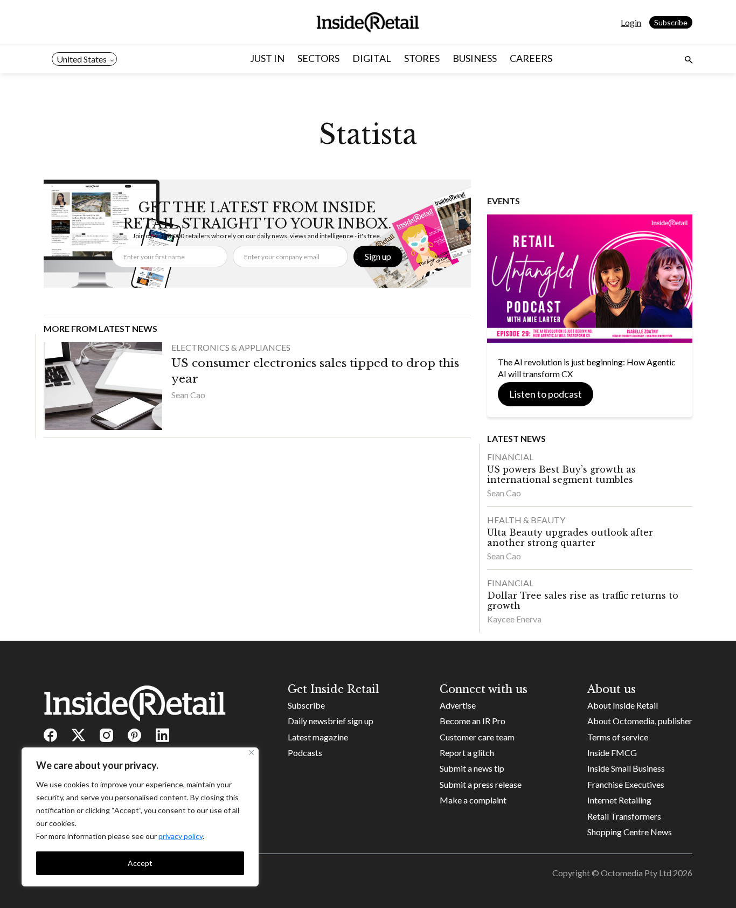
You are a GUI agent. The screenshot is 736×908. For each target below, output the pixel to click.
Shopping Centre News (629, 832)
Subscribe (671, 22)
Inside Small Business (626, 768)
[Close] (251, 752)
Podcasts (305, 752)
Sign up (378, 256)
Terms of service (617, 737)
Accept (140, 863)
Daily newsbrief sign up (330, 721)
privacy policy (180, 836)
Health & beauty (526, 520)
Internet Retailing (619, 800)
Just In (267, 58)
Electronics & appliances (230, 347)
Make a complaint (473, 800)
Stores (422, 58)
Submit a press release (481, 784)
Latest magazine (318, 737)
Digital (371, 58)
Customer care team (477, 737)
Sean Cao (188, 395)
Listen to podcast (545, 394)
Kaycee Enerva (514, 619)
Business (475, 58)
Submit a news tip (472, 768)
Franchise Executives (625, 784)
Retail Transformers (624, 816)
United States (82, 59)
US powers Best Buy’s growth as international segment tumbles (561, 474)
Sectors (318, 58)
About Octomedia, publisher (639, 721)
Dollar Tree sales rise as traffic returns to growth (582, 600)
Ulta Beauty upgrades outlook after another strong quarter (570, 537)
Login (631, 22)
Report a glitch (467, 752)
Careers (531, 58)
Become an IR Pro (472, 721)
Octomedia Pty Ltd (636, 873)
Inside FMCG (612, 752)
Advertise (458, 705)
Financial (510, 457)
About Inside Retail (622, 705)
